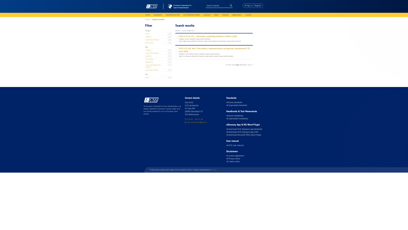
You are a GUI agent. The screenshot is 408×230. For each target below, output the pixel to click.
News (216, 15)
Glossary (207, 15)
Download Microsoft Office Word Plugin (244, 135)
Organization (237, 15)
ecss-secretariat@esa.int (196, 122)
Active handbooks (235, 116)
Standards (158, 15)
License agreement (236, 156)
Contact (248, 15)
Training (225, 15)
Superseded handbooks (238, 118)
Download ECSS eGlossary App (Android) (245, 129)
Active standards (235, 102)
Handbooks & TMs (173, 15)
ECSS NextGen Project (191, 15)
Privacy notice (234, 158)
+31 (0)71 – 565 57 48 (194, 119)
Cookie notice (234, 161)
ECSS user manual (236, 145)
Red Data (214, 170)
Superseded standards (237, 105)
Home (147, 15)
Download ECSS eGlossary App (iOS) (243, 132)
